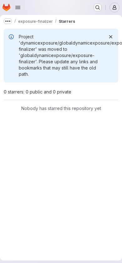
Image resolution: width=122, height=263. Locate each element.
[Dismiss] (110, 37)
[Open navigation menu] (18, 7)
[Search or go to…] (97, 7)
